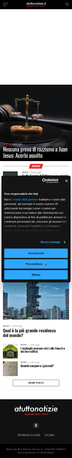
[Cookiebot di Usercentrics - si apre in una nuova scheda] (43, 180)
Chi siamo (49, 435)
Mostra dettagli (50, 242)
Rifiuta (36, 274)
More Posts (36, 382)
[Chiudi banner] (66, 180)
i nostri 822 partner (25, 199)
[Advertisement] (36, 50)
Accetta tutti (36, 253)
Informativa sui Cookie (29, 435)
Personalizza (34, 263)
